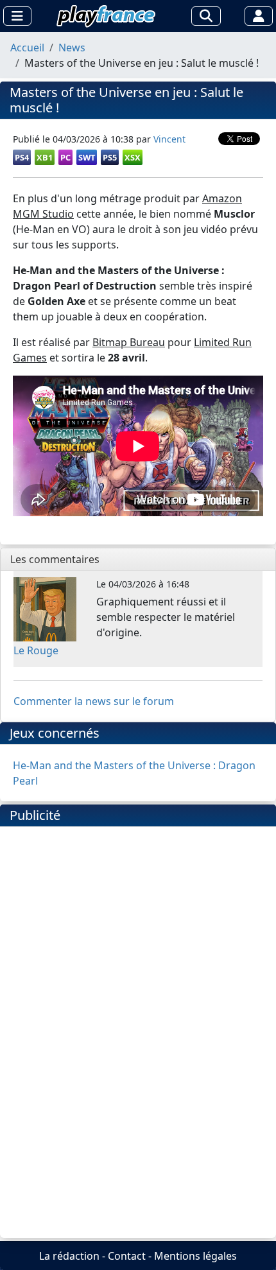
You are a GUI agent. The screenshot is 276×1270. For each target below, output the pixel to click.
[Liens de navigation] (17, 16)
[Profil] (259, 16)
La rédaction (69, 1256)
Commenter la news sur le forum (93, 701)
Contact (127, 1256)
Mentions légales (195, 1256)
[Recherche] (206, 16)
